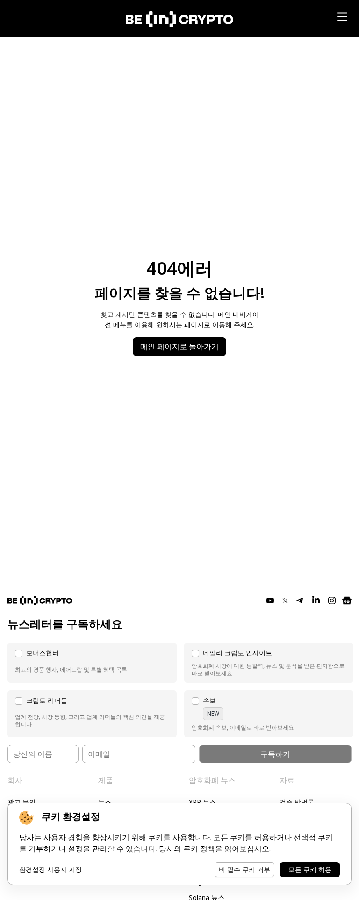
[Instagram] (332, 600)
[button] (92, 663)
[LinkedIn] (316, 600)
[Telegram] (300, 600)
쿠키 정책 (199, 849)
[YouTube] (270, 600)
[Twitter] (285, 600)
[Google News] (347, 600)
